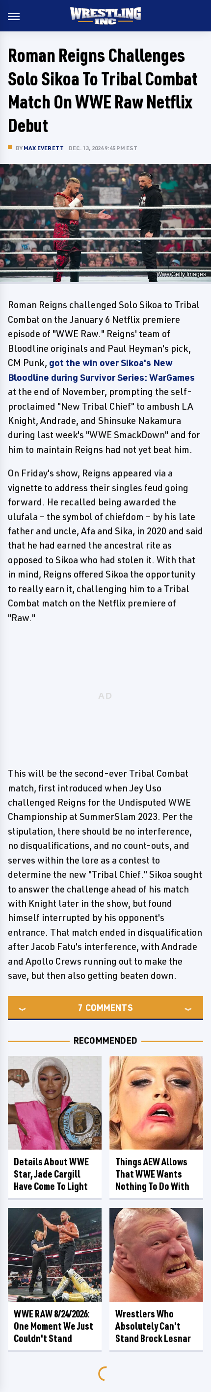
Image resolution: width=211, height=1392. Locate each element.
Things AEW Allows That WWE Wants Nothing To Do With (152, 1174)
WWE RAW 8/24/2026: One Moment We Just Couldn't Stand (53, 1326)
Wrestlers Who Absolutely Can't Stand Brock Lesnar (153, 1326)
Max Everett (44, 148)
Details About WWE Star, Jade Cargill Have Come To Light (51, 1174)
